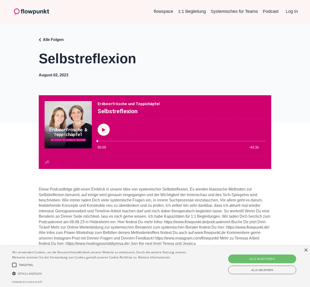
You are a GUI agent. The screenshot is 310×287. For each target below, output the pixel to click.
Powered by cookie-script (27, 282)
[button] (105, 274)
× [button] (306, 250)
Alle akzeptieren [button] (262, 259)
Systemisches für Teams (234, 11)
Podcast (271, 11)
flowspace (163, 11)
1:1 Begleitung (192, 11)
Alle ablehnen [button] (262, 270)
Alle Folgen (53, 40)
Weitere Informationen (154, 257)
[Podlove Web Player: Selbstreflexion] (155, 132)
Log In (292, 11)
